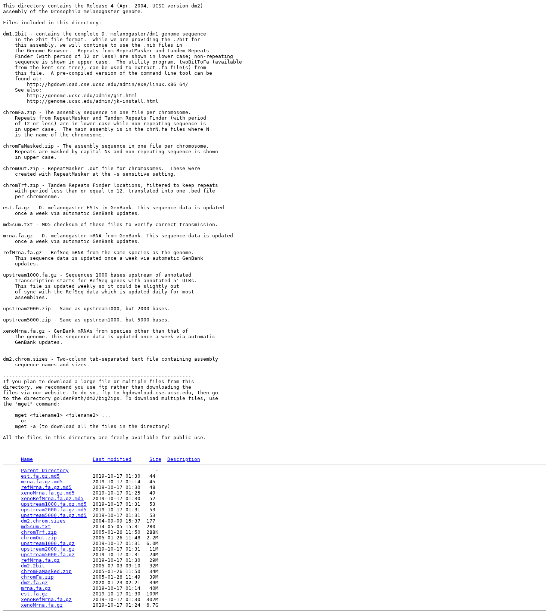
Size (155, 459)
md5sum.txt (36, 526)
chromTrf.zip (39, 532)
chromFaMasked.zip (46, 571)
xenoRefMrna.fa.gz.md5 (52, 498)
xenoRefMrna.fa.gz (46, 599)
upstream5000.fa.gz (48, 554)
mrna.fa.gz (36, 588)
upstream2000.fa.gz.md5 (54, 509)
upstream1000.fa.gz (48, 543)
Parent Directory (45, 470)
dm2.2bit (33, 566)
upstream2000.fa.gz (48, 549)
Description (183, 459)
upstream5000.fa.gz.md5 (54, 515)
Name (27, 459)
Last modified (112, 459)
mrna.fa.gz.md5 (42, 481)
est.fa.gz (34, 594)
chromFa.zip (37, 577)
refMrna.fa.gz (40, 560)
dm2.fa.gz (34, 582)
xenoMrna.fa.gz (42, 605)
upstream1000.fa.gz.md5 (54, 504)
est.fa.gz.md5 (40, 476)
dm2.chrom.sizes (43, 521)
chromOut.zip (39, 537)
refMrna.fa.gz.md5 (46, 487)
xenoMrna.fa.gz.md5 (48, 493)
